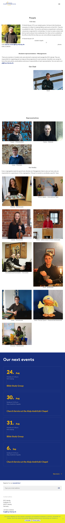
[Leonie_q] (17, 224)
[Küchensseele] (17, 191)
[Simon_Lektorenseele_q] (48, 224)
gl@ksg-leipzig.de (8, 63)
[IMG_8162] (48, 186)
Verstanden (28, 520)
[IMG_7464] (17, 131)
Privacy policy (36, 520)
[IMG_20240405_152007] (48, 304)
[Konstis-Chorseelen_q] (17, 257)
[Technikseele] (17, 304)
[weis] (17, 81)
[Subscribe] (58, 488)
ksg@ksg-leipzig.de (9, 512)
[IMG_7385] (48, 80)
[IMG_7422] (17, 154)
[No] (63, 519)
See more (56, 474)
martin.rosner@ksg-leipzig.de (14, 44)
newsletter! (16, 483)
